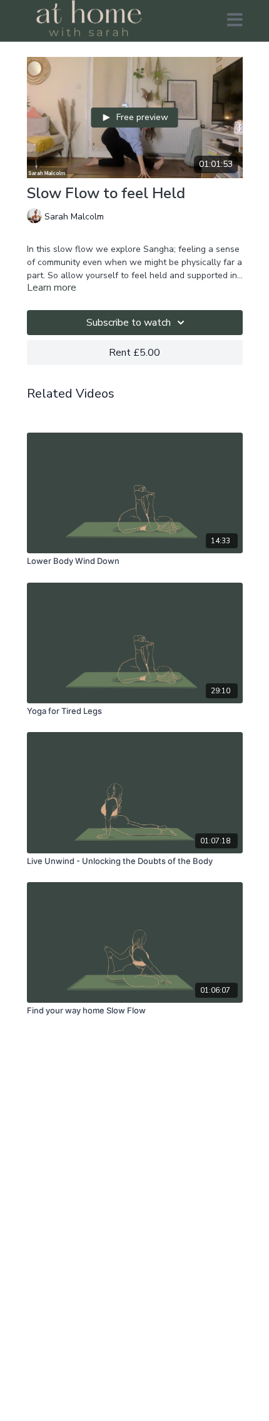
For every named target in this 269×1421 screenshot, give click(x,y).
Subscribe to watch (128, 322)
